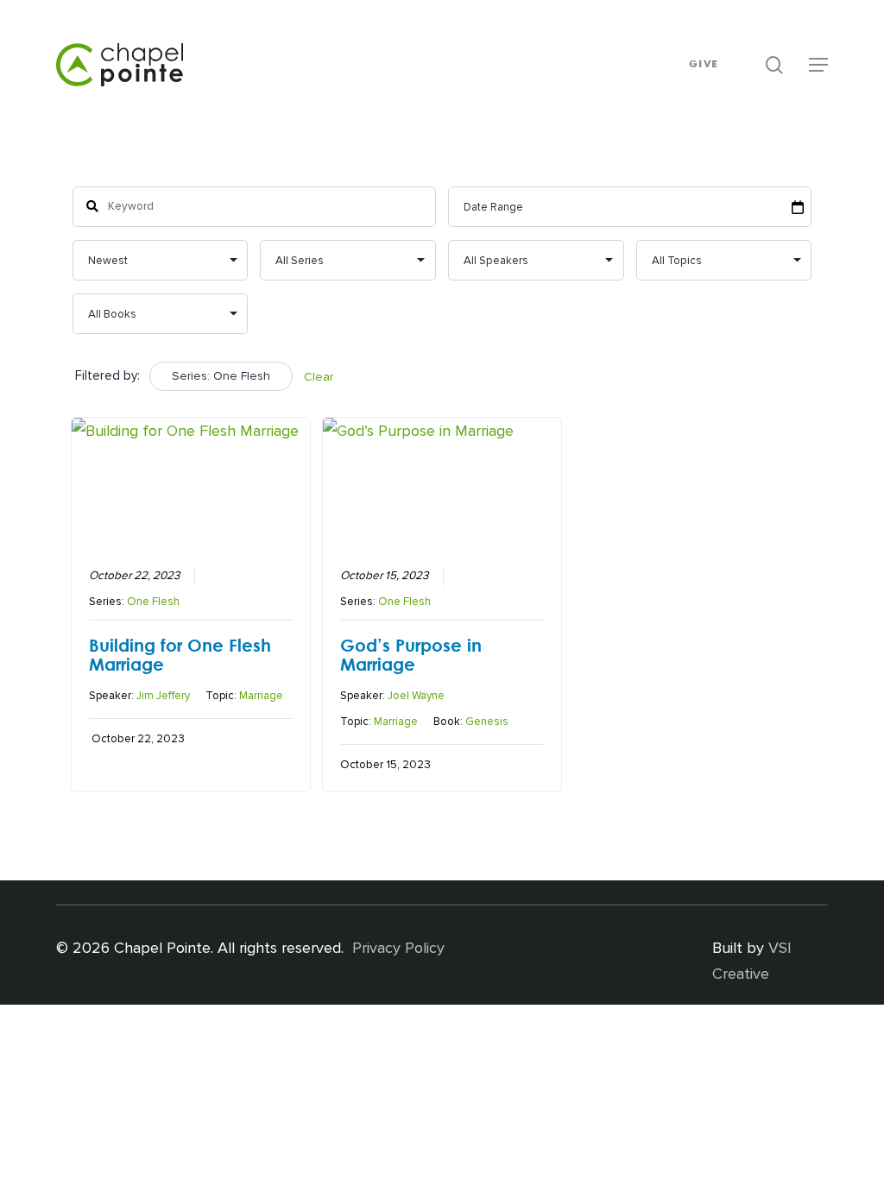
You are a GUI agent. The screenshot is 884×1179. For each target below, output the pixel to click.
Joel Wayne (416, 696)
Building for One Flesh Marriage (180, 654)
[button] (818, 64)
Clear (318, 376)
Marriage (261, 696)
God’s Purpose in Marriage (411, 654)
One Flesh (153, 601)
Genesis (486, 721)
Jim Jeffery (163, 696)
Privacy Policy (398, 947)
